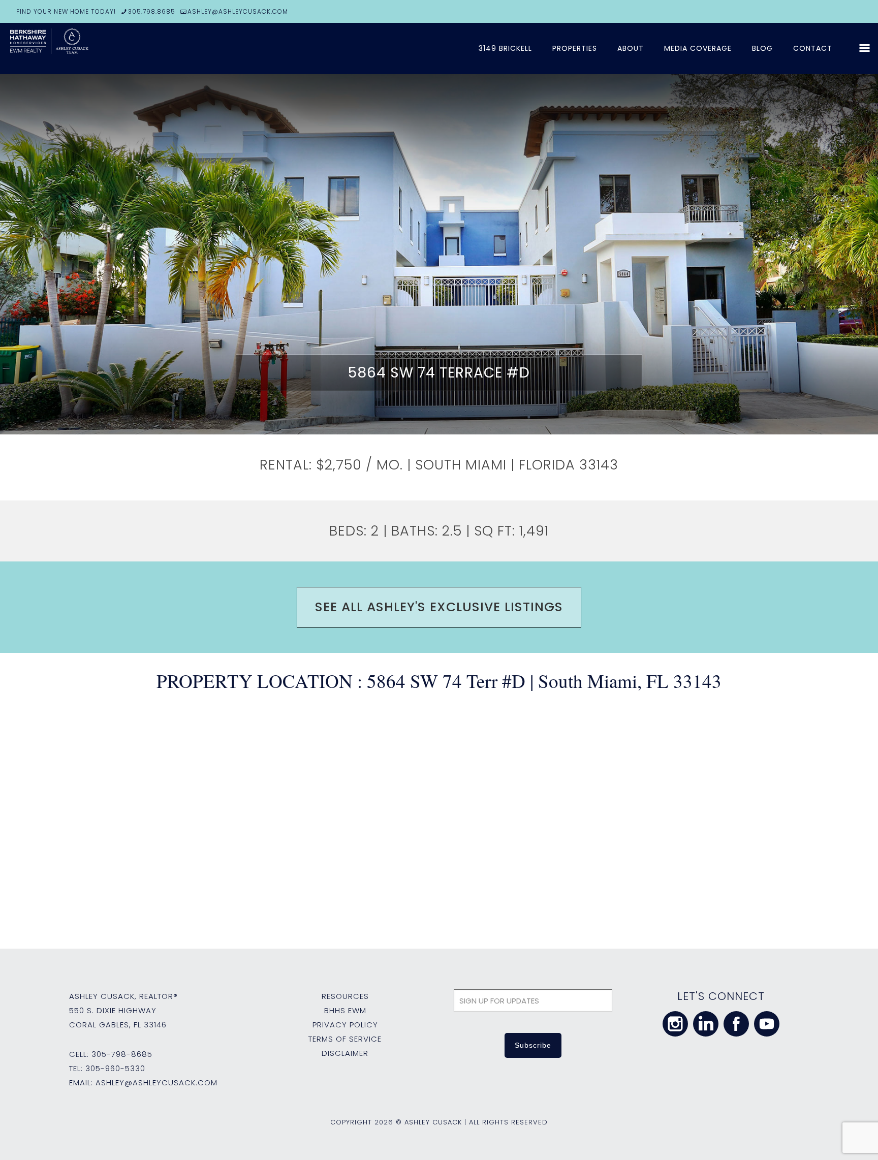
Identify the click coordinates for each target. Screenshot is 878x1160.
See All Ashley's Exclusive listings (439, 607)
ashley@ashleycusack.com (156, 1082)
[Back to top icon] (829, 1139)
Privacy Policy (345, 1024)
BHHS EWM (345, 1010)
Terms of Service (345, 1038)
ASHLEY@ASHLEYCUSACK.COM (237, 11)
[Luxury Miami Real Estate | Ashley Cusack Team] (86, 48)
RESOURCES (345, 996)
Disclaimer (345, 1053)
